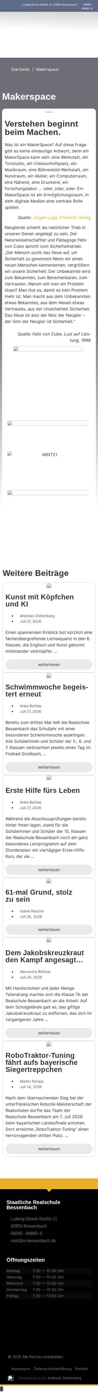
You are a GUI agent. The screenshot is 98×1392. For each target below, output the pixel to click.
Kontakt (81, 1368)
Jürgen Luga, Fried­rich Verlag (62, 217)
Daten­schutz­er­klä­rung (53, 1368)
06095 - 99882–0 (26, 1233)
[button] (6, 2)
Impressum (20, 1368)
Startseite (20, 69)
